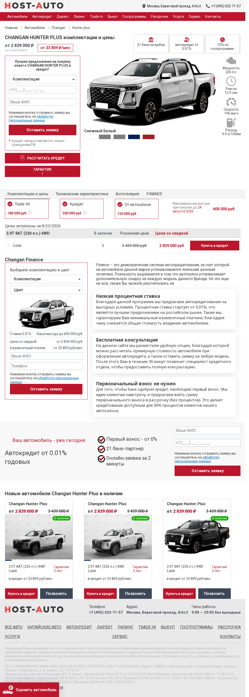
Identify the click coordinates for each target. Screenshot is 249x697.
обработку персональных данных (31, 118)
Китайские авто (44, 627)
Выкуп (113, 16)
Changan (58, 28)
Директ (63, 16)
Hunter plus (81, 28)
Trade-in (96, 16)
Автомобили (35, 28)
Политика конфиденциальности (34, 687)
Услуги (178, 16)
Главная (11, 28)
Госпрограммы (134, 16)
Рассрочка (159, 16)
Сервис (194, 16)
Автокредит (42, 16)
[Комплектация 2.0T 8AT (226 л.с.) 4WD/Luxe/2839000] (42, 79)
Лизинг (79, 16)
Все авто (14, 627)
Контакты (213, 16)
